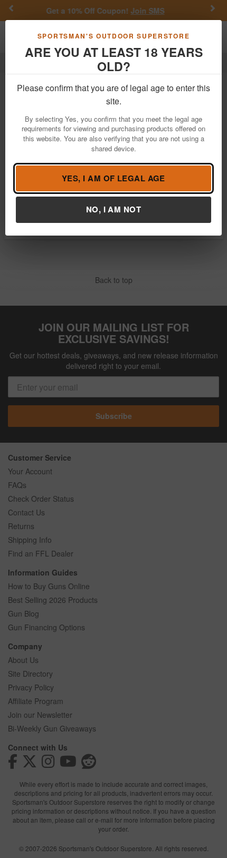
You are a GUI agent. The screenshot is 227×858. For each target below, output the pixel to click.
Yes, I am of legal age (113, 178)
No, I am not (113, 209)
